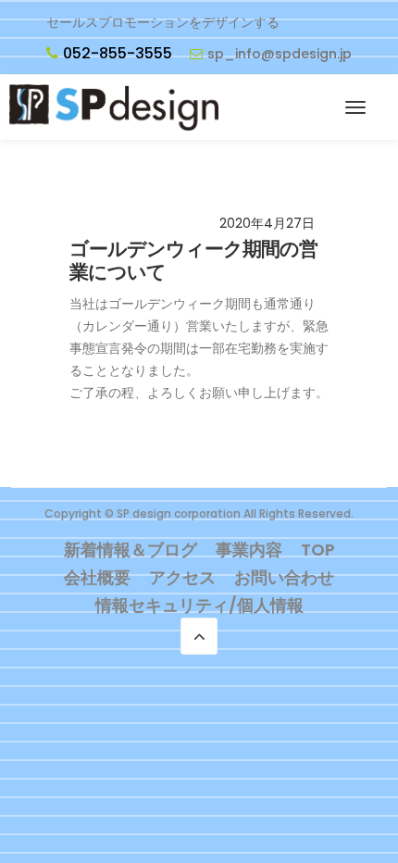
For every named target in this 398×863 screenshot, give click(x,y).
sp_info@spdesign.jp (279, 53)
